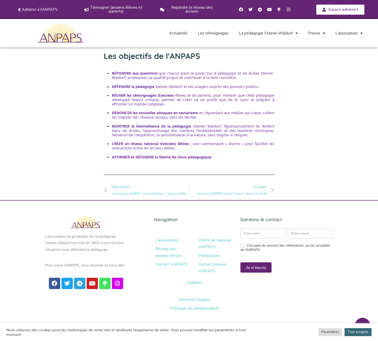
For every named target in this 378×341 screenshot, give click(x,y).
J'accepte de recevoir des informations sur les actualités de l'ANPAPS (285, 248)
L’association (346, 33)
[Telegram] (260, 9)
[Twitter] (250, 9)
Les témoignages (213, 33)
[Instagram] (288, 9)
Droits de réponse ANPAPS (215, 243)
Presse (314, 33)
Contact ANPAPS (171, 264)
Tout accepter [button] (358, 332)
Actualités (178, 33)
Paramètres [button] (330, 332)
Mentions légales (194, 299)
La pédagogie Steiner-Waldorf (266, 33)
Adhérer (194, 282)
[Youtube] (269, 9)
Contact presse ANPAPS (212, 268)
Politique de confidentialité (194, 308)
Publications (210, 255)
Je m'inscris (256, 267)
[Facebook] (241, 9)
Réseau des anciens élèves (168, 252)
